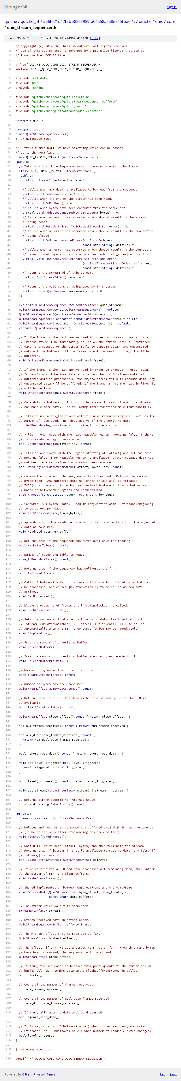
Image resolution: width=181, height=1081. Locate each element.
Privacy (39, 1074)
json (173, 1074)
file (94, 38)
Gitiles (26, 1074)
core (171, 21)
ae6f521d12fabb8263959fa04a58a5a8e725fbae (86, 21)
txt (162, 1074)
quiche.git (30, 21)
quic (159, 21)
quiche (10, 21)
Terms (51, 1074)
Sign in (172, 7)
